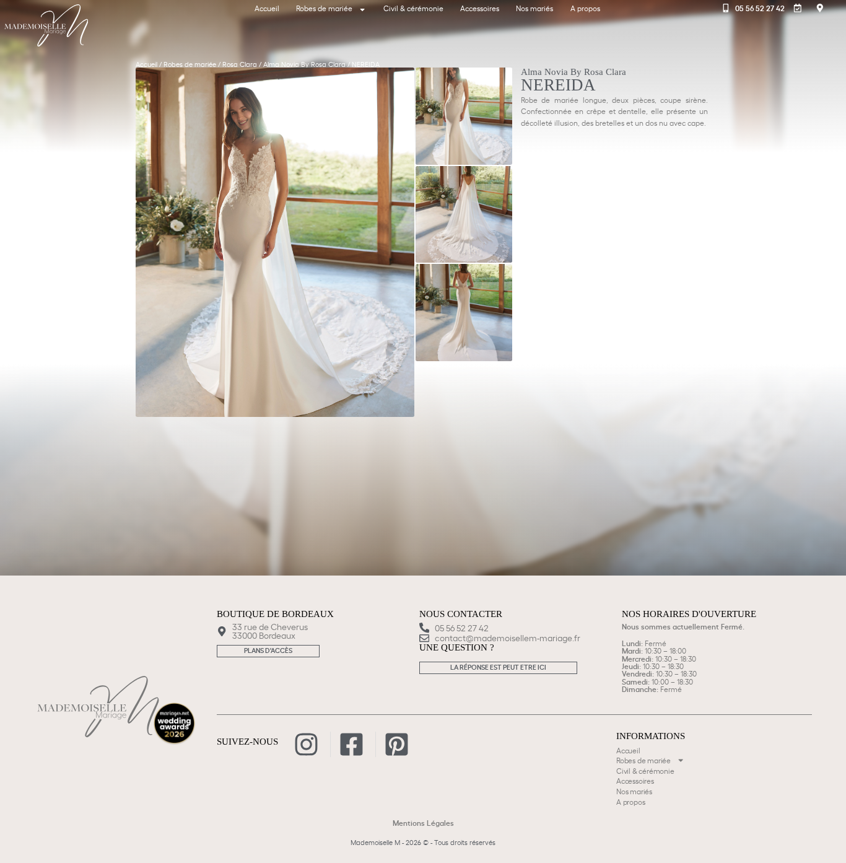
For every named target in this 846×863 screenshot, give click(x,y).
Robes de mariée (324, 7)
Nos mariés (534, 7)
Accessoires (479, 7)
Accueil (267, 7)
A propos (585, 7)
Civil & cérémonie (413, 7)
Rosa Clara (239, 64)
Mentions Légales (423, 822)
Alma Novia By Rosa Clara (304, 64)
